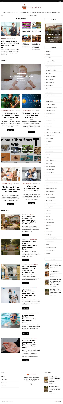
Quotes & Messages (50, 222)
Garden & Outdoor (50, 151)
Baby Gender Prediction (7, 183)
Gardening (48, 154)
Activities (48, 54)
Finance (47, 129)
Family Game (48, 123)
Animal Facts (21, 147)
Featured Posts (21, 19)
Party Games (48, 210)
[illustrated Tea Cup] (31, 7)
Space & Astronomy (50, 241)
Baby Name (48, 73)
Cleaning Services (49, 91)
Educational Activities (50, 110)
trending (4, 60)
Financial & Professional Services (53, 132)
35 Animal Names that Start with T (21, 150)
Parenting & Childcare (50, 206)
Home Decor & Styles (50, 166)
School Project (49, 234)
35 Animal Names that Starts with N (36, 30)
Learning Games (49, 194)
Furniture (48, 144)
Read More (10, 130)
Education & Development (23, 12)
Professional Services (53, 12)
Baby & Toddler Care (27, 183)
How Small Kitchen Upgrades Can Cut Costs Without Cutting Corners (29, 269)
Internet (47, 185)
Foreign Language (49, 138)
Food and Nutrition (50, 135)
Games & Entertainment (51, 147)
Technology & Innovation (51, 247)
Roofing (47, 228)
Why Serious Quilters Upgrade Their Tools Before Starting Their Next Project (29, 293)
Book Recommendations (51, 76)
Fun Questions (49, 141)
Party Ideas (48, 213)
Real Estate (31, 214)
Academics (3, 38)
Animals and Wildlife (50, 60)
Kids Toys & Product (50, 191)
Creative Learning (27, 110)
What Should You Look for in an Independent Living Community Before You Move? (29, 220)
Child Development (21, 73)
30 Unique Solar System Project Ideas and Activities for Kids (32, 115)
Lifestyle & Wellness (8, 12)
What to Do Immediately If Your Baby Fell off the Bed (31, 188)
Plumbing (48, 216)
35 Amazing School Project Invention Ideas (25, 45)
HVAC (47, 178)
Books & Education (50, 79)
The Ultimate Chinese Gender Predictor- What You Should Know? (11, 189)
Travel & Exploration (50, 250)
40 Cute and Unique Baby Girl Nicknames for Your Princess (36, 45)
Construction (48, 98)
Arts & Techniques (49, 64)
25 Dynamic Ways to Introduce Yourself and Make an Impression (10, 43)
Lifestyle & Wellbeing (32, 338)
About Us (3, 376)
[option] (53, 33)
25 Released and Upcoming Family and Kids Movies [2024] (10, 115)
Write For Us (4, 379)
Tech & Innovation (31, 15)
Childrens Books (49, 85)
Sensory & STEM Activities (51, 238)
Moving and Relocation (51, 200)
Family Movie (48, 126)
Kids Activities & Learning (51, 188)
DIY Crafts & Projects (33, 264)
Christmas (48, 88)
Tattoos (47, 244)
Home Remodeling (50, 172)
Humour (47, 175)
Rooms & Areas (49, 231)
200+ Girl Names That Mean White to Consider (21, 77)
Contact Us (3, 386)
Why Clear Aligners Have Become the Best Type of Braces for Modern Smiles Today (29, 344)
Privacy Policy (4, 382)
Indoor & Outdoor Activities (52, 182)
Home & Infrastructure (38, 12)
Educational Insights (50, 113)
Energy (47, 116)
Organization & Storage (51, 203)
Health (47, 157)
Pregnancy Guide (49, 219)
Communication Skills (50, 95)
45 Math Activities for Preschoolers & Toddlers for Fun (56, 273)
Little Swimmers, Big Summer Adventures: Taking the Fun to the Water (29, 318)
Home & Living (49, 163)
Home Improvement (33, 239)
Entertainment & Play (6, 110)
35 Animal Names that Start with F (26, 30)
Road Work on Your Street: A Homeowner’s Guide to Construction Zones (29, 245)
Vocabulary (48, 253)
